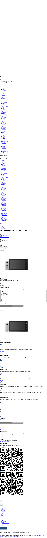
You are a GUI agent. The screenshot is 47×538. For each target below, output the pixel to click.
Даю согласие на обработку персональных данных (9, 428)
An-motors (5, 30)
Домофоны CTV (6, 64)
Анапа (3, 104)
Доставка (3, 0)
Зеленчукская (4, 97)
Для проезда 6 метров (7, 40)
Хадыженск (4, 128)
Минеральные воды (5, 145)
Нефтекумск (4, 150)
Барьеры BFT (6, 49)
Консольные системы (5, 523)
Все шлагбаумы (6, 60)
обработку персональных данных (12, 311)
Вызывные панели (7, 61)
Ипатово (3, 142)
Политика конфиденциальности (5, 429)
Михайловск (4, 134)
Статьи (3, 512)
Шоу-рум (9, 0)
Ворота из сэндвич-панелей (8, 22)
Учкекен (3, 98)
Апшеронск (4, 116)
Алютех (5, 29)
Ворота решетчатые (7, 21)
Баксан (3, 164)
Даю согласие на (9, 311)
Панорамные (6, 18)
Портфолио (4, 66)
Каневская (3, 113)
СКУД (5, 63)
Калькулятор (4, 68)
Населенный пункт (4, 299)
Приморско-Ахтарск (5, 120)
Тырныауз (3, 92)
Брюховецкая (4, 127)
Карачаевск (4, 96)
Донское (3, 138)
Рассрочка (3, 295)
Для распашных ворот (7, 26)
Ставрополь (4, 203)
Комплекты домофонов (7, 62)
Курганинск (4, 112)
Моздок (3, 131)
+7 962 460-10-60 (3, 2)
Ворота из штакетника (7, 23)
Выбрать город (2, 223)
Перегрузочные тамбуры (8, 55)
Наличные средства (5, 294)
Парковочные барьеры (5, 524)
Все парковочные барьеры (8, 43)
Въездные (5, 17)
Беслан (3, 132)
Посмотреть (2, 358)
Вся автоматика (6, 25)
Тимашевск (4, 111)
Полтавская (4, 122)
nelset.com (25, 530)
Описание (3, 277)
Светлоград (4, 136)
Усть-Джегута (4, 167)
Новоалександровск (5, 141)
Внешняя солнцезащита (6, 57)
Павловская (4, 121)
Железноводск (4, 149)
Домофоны (4, 59)
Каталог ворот (2, 372)
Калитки (3, 522)
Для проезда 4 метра (7, 38)
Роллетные (5, 16)
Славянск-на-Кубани (5, 106)
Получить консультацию (4, 247)
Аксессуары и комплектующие (7, 58)
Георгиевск (4, 208)
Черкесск (3, 95)
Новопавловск (4, 213)
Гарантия (6, 0)
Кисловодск (4, 147)
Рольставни (4, 31)
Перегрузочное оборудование (6, 51)
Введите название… (4, 300)
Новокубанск (4, 118)
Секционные (6, 13)
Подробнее (2, 351)
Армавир (3, 103)
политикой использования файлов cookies (14, 536)
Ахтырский (4, 129)
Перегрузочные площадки (8, 54)
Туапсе (3, 107)
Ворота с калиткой (7, 20)
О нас (1, 0)
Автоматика (4, 24)
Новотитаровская (5, 125)
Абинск (3, 186)
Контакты (3, 69)
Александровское (5, 151)
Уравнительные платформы (8, 53)
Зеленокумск (4, 148)
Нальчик (3, 89)
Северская (3, 124)
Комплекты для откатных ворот (7, 50)
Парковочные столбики (7, 46)
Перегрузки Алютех (7, 56)
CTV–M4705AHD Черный (4, 237)
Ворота (3, 11)
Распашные (6, 15)
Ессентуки (4, 139)
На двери (5, 33)
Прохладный (4, 90)
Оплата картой (4, 293)
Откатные (5, 14)
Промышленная (6, 28)
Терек (3, 93)
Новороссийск (4, 102)
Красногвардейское (5, 152)
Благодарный (4, 144)
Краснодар (4, 101)
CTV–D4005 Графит (3, 235)
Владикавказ (4, 130)
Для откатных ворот (7, 27)
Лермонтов (4, 143)
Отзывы (13, 0)
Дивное (3, 218)
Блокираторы (6, 45)
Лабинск (3, 108)
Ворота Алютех (6, 19)
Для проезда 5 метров (7, 39)
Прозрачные (6, 36)
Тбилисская (4, 123)
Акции (3, 67)
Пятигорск (4, 140)
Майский (3, 91)
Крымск (3, 109)
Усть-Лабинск (4, 117)
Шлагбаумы (4, 521)
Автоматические (6, 35)
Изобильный (4, 135)
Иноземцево (4, 146)
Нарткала (3, 88)
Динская (3, 119)
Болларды (5, 44)
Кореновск (4, 114)
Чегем (3, 87)
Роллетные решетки (7, 34)
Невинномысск (4, 137)
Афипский (4, 126)
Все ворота (5, 12)
